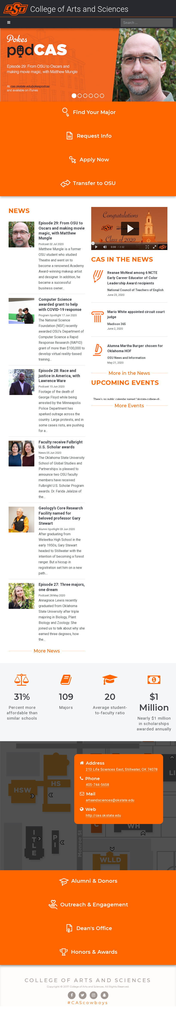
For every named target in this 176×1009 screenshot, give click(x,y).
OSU (42, 255)
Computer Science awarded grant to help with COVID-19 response (60, 304)
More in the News (129, 373)
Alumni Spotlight (49, 529)
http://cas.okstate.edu (103, 815)
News (42, 452)
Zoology (63, 623)
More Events (129, 405)
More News (47, 651)
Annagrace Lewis (51, 600)
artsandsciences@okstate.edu (110, 800)
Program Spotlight (50, 315)
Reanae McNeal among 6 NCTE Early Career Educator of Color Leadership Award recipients (132, 278)
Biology (61, 617)
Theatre (44, 260)
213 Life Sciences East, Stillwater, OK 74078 (122, 769)
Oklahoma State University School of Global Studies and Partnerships (62, 463)
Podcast (44, 244)
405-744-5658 (97, 785)
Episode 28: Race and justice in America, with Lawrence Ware (59, 375)
